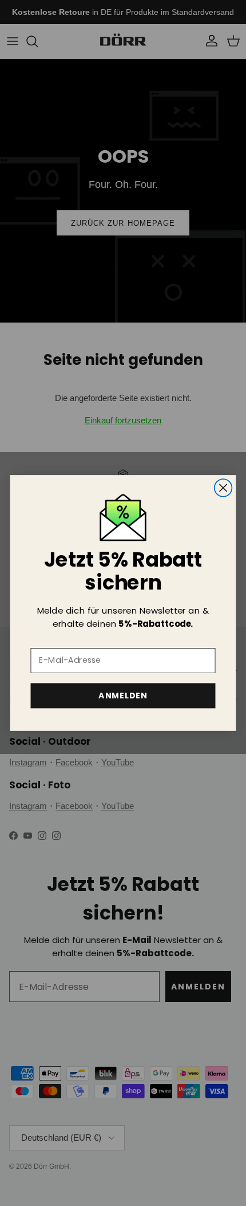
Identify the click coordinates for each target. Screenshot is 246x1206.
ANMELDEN (122, 695)
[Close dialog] (223, 488)
